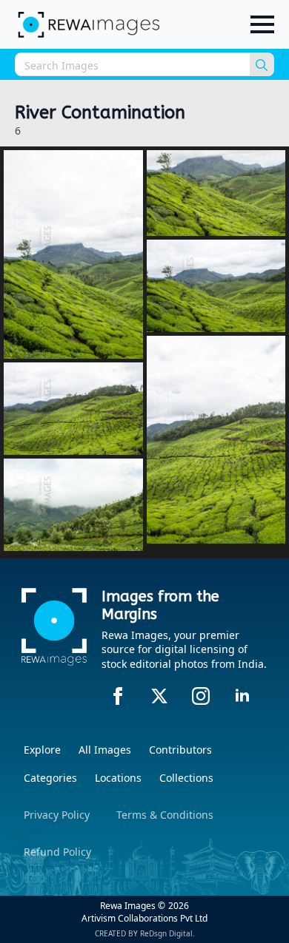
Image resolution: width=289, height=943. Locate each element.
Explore (42, 750)
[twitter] (159, 696)
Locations (118, 778)
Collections (186, 778)
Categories (50, 778)
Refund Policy (57, 852)
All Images (105, 750)
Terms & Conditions (164, 815)
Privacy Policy (57, 815)
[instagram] (201, 696)
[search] (261, 65)
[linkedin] (242, 696)
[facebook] (118, 696)
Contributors (180, 750)
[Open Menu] (262, 24)
